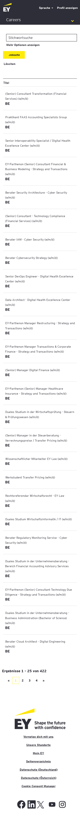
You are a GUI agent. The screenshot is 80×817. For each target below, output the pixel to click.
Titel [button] (6, 82)
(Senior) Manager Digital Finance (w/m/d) (32, 370)
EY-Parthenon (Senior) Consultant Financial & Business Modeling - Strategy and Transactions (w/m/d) (36, 169)
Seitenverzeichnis (38, 761)
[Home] (7, 7)
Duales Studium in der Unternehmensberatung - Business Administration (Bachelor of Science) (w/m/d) (37, 618)
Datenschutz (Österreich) (38, 778)
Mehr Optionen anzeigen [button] (23, 45)
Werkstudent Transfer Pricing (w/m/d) (30, 477)
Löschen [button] (9, 64)
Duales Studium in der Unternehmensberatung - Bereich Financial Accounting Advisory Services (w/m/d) (37, 566)
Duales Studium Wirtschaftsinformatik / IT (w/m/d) (38, 519)
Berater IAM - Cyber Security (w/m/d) (29, 239)
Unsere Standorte (38, 745)
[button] (40, 20)
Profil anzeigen (67, 8)
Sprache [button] (45, 8)
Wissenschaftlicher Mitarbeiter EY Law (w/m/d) (36, 459)
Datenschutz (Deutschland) (38, 769)
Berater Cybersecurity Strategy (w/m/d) (31, 257)
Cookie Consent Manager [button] (39, 786)
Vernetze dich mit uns (38, 737)
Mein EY (38, 753)
